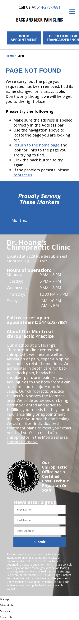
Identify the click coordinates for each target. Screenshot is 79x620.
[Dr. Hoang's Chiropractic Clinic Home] (39, 20)
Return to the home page (36, 145)
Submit (40, 541)
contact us (22, 175)
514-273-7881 (48, 7)
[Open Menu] (72, 12)
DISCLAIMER (45, 575)
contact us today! (22, 441)
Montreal (20, 220)
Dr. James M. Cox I (52, 582)
